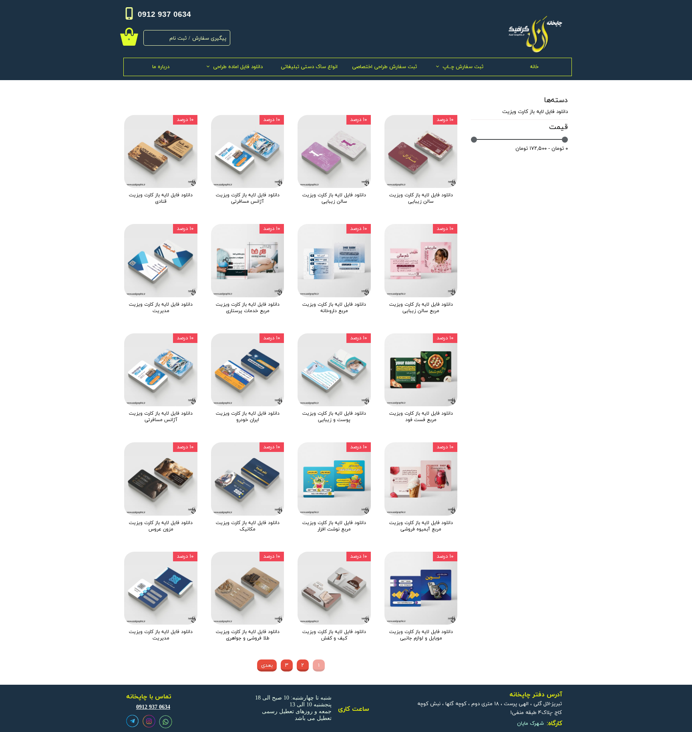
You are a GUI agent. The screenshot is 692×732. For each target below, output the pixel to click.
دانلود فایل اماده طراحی (238, 67)
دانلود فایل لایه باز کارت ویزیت (535, 111)
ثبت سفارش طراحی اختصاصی (384, 67)
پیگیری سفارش (209, 38)
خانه (534, 67)
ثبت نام (178, 38)
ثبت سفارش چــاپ (463, 67)
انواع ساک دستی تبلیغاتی (309, 67)
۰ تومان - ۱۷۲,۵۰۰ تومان (541, 148)
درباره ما (160, 67)
